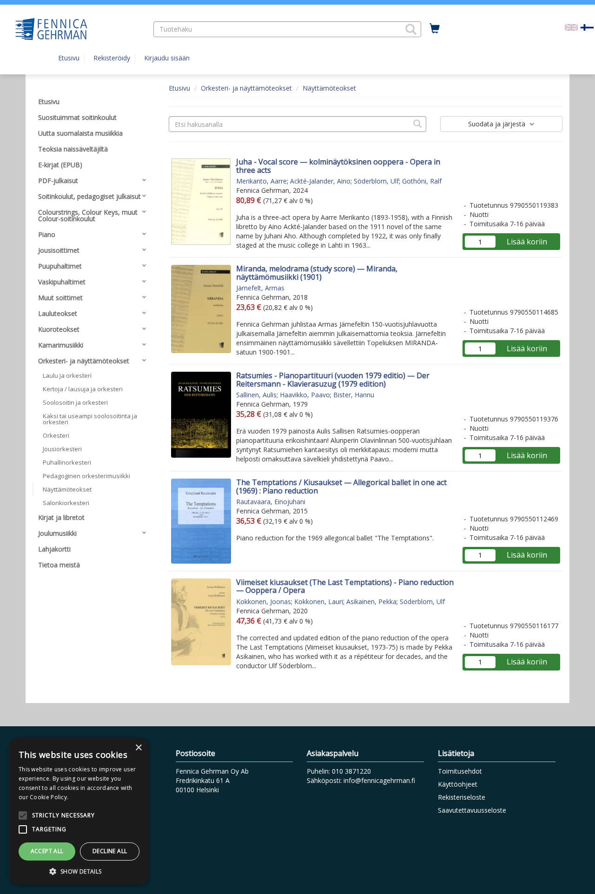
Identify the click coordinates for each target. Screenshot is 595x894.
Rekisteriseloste (461, 797)
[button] (410, 29)
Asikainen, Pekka (371, 601)
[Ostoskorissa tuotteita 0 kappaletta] (434, 29)
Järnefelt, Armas (260, 287)
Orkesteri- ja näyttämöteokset (246, 88)
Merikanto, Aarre (261, 181)
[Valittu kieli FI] (587, 26)
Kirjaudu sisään (167, 57)
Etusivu (68, 57)
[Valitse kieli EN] (571, 26)
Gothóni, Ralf (422, 181)
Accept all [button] (47, 851)
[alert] (79, 811)
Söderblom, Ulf (376, 181)
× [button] (138, 747)
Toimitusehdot (460, 771)
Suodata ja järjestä (497, 123)
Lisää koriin (527, 242)
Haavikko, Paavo (305, 394)
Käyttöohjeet (457, 784)
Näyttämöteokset (329, 88)
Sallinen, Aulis (256, 394)
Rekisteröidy (111, 57)
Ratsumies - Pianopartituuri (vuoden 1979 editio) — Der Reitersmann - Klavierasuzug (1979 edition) (333, 379)
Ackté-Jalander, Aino (320, 181)
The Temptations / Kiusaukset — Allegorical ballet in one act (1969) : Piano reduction (341, 486)
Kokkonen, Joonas (263, 601)
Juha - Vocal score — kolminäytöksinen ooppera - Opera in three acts (338, 166)
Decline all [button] (110, 851)
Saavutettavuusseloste (472, 810)
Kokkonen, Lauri (318, 601)
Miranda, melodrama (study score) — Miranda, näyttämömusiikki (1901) (316, 272)
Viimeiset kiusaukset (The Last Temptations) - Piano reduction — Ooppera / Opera (345, 586)
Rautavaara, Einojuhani (270, 501)
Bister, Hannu (353, 394)
